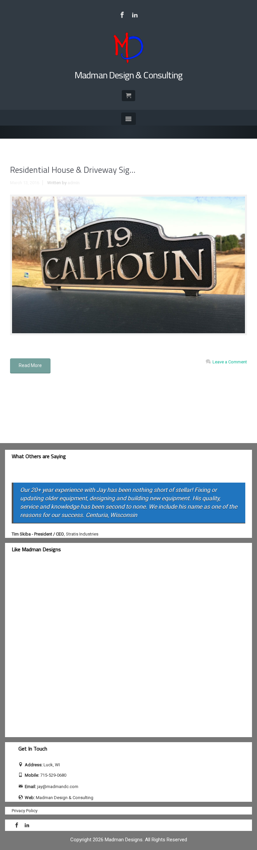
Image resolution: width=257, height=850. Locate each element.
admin (74, 182)
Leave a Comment (229, 361)
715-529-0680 (53, 775)
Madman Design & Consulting (128, 74)
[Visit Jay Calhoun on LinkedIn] (135, 14)
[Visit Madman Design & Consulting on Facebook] (122, 14)
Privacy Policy (24, 810)
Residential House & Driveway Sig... (73, 169)
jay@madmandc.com (57, 786)
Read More (30, 365)
